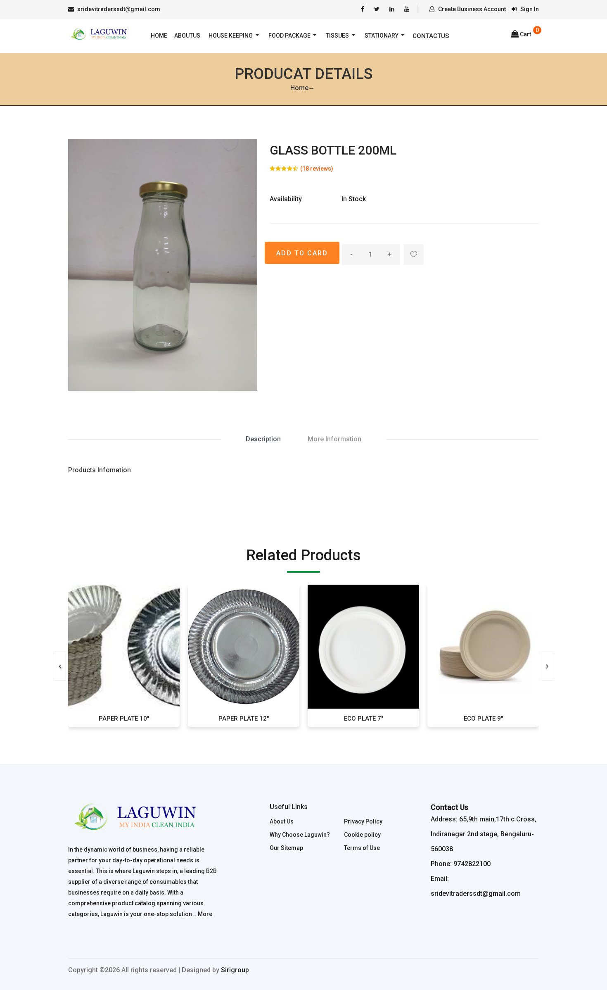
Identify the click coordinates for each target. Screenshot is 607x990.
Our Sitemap (286, 848)
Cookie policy (362, 834)
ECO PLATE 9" (434, 718)
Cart (525, 34)
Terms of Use (362, 848)
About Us (282, 821)
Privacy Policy (363, 821)
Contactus (431, 36)
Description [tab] (263, 439)
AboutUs (187, 35)
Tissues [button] (338, 35)
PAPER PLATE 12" (195, 718)
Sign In (529, 9)
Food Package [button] (290, 35)
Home (159, 35)
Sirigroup (235, 970)
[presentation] (60, 666)
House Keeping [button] (231, 35)
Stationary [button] (382, 35)
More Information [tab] (334, 439)
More (205, 914)
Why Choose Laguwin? (300, 834)
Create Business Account (471, 9)
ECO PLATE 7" (314, 718)
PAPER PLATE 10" (75, 718)
